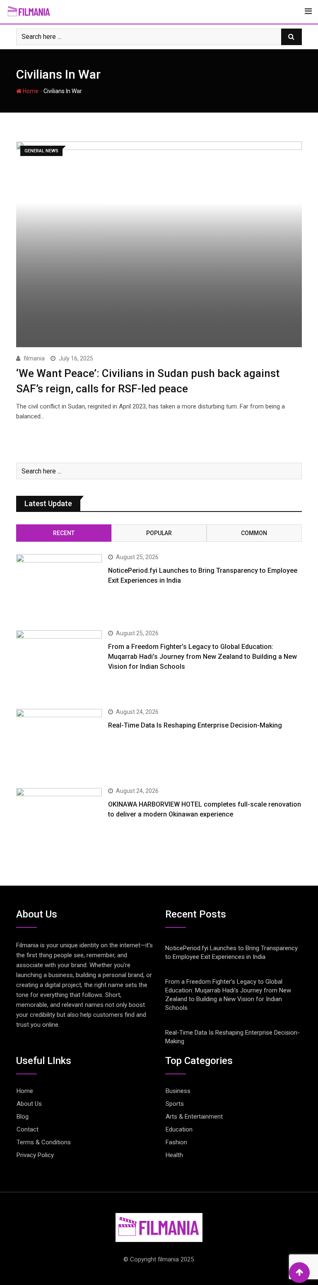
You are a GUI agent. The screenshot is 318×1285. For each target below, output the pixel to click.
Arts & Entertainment (194, 1116)
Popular (159, 533)
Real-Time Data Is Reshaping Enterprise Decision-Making (195, 725)
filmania (34, 358)
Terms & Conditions (44, 1142)
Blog (23, 1116)
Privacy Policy (35, 1155)
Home (30, 91)
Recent (64, 533)
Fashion (176, 1142)
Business (178, 1091)
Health (174, 1155)
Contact (28, 1129)
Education (179, 1129)
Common (254, 533)
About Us (29, 1103)
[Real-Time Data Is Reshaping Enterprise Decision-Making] (59, 743)
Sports (175, 1103)
